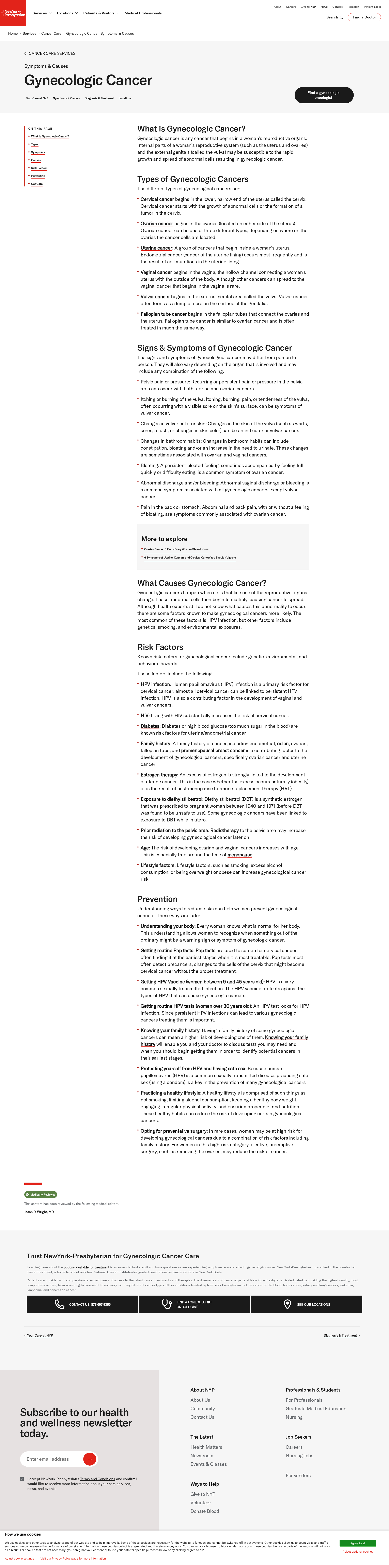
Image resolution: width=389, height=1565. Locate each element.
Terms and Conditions (97, 1479)
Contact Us (202, 1417)
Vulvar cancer (155, 296)
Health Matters (206, 1447)
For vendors (298, 1475)
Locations (125, 98)
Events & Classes (208, 1464)
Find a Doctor (364, 18)
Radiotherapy (224, 830)
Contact (337, 7)
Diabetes (150, 726)
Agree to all (357, 1543)
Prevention (38, 176)
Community (202, 1408)
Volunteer (200, 1502)
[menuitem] (90, 1304)
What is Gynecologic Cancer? (50, 136)
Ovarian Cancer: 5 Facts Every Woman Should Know (176, 549)
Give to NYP (308, 7)
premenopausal (197, 750)
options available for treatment (86, 1267)
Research (353, 7)
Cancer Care (51, 33)
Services (29, 33)
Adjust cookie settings (19, 1558)
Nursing (294, 1417)
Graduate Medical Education (316, 1408)
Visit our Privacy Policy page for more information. (74, 1558)
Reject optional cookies (358, 1551)
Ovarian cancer (157, 223)
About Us (200, 1400)
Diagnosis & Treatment (99, 98)
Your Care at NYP (37, 98)
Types (34, 144)
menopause (240, 854)
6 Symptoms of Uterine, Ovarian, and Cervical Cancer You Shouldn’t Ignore (190, 557)
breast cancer (230, 750)
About (277, 7)
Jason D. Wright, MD (39, 1212)
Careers (291, 7)
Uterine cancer (156, 248)
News (324, 7)
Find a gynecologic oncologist (324, 95)
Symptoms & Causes (66, 98)
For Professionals (304, 1400)
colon (283, 743)
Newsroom (201, 1455)
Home (13, 33)
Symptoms (38, 152)
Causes (36, 160)
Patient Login (372, 7)
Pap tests (205, 950)
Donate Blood (204, 1511)
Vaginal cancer (156, 272)
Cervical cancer (157, 199)
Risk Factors (39, 168)
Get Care (37, 184)
